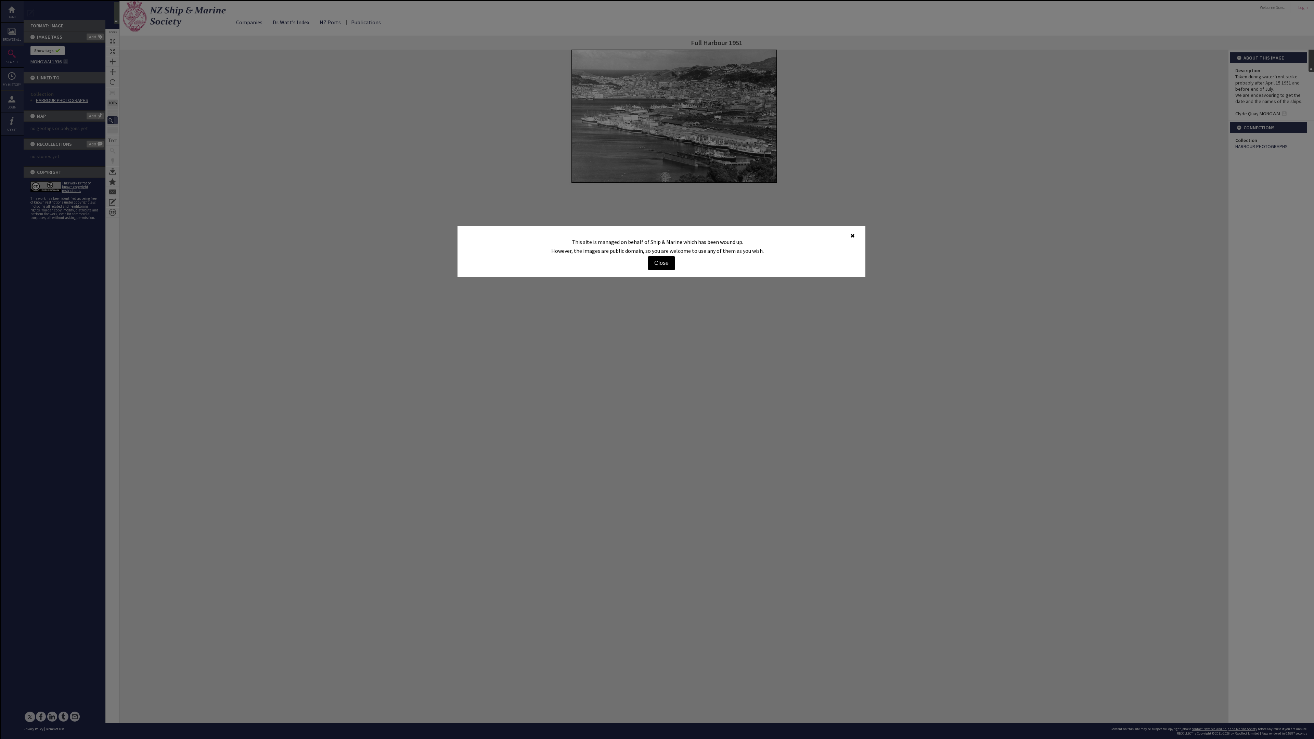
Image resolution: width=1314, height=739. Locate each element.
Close (661, 263)
